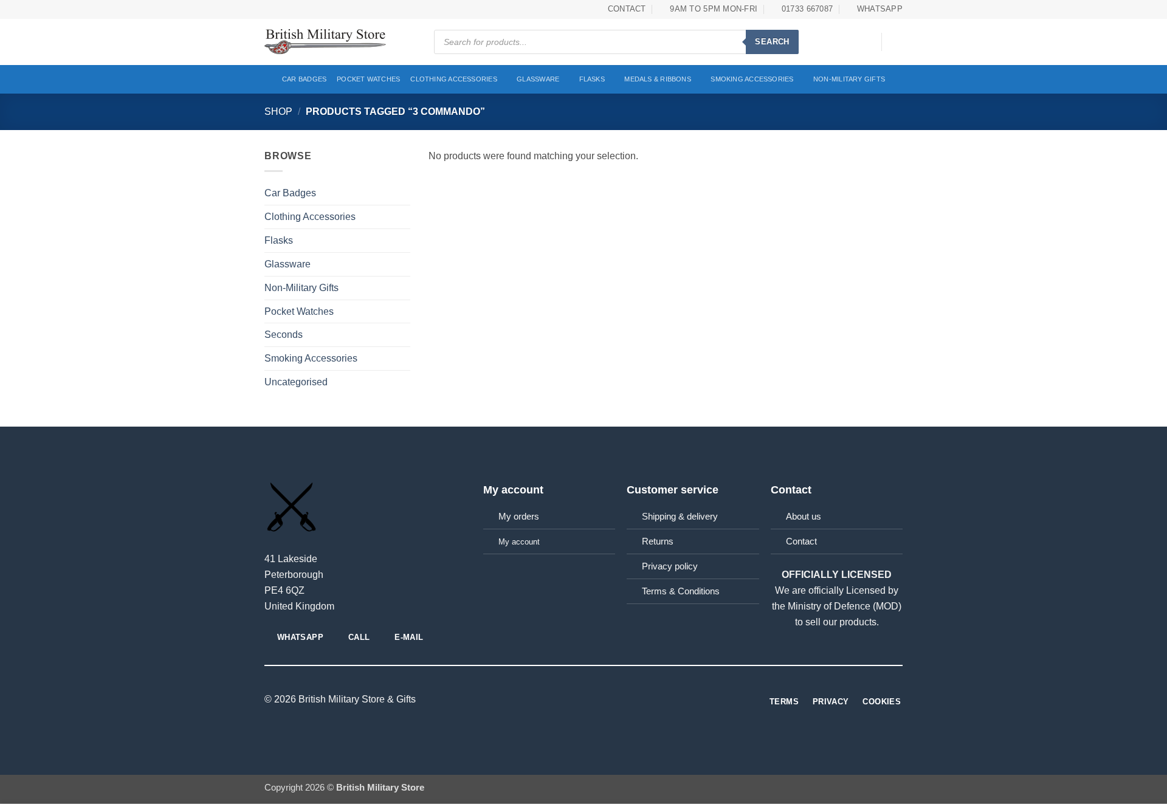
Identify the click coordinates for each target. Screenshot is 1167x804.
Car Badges (304, 79)
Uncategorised (296, 381)
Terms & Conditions (681, 591)
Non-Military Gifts (849, 79)
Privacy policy (670, 566)
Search (772, 41)
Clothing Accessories (453, 79)
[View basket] (896, 42)
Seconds (283, 334)
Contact (801, 541)
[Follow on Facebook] (583, 699)
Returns (657, 541)
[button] (866, 42)
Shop (278, 111)
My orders (518, 516)
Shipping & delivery (680, 516)
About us (803, 516)
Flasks (592, 79)
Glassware (538, 79)
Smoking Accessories (752, 79)
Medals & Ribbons (657, 79)
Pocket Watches (368, 79)
